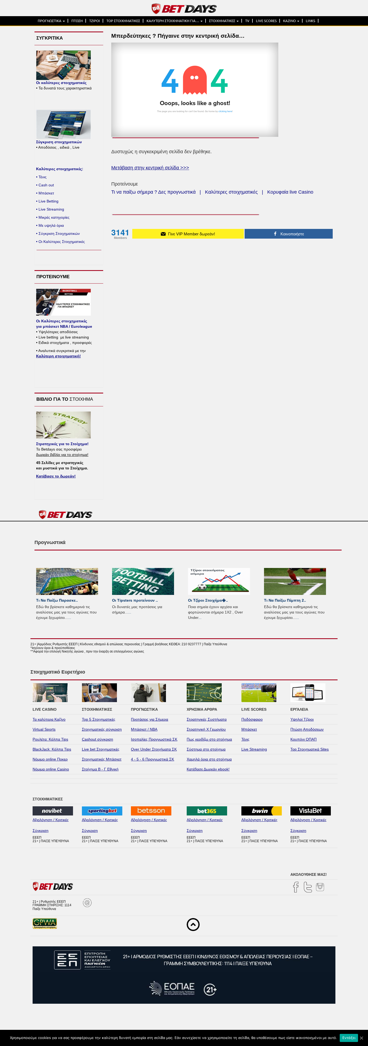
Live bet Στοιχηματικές (100, 749)
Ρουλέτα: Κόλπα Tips (50, 739)
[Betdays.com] (184, 8)
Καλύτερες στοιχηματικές (231, 192)
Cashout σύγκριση (97, 739)
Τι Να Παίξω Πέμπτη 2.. (285, 600)
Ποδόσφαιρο (252, 719)
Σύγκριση (40, 830)
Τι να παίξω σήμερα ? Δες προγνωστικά (153, 192)
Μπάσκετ (249, 729)
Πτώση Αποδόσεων (307, 729)
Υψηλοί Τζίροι (302, 719)
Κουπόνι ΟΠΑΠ (303, 739)
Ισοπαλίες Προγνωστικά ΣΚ (154, 739)
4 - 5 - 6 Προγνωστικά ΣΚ (152, 759)
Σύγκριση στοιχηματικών (59, 142)
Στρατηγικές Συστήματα (207, 719)
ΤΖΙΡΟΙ (94, 21)
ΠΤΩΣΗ (77, 21)
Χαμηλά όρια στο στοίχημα (209, 759)
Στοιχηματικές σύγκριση (102, 729)
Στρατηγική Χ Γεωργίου (206, 729)
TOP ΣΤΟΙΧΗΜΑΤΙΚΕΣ (123, 21)
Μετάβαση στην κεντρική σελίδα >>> (150, 167)
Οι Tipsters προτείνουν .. (135, 600)
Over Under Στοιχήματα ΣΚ (154, 749)
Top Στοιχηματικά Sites (309, 749)
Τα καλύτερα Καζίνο (49, 719)
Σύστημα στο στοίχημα (206, 749)
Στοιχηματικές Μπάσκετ (101, 759)
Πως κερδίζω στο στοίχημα (209, 739)
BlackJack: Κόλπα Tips (52, 749)
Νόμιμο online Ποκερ (50, 759)
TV (247, 21)
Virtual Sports (44, 729)
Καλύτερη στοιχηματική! (58, 356)
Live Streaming (254, 749)
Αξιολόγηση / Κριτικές (51, 820)
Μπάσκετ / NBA (144, 729)
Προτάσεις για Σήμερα (149, 719)
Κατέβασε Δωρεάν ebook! (208, 769)
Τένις (245, 739)
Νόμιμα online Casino (51, 769)
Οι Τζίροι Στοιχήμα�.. (208, 600)
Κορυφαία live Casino (290, 192)
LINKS (310, 21)
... (69, 617)
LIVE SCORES (266, 21)
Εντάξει (349, 1037)
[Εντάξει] (361, 1038)
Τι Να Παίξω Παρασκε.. (57, 600)
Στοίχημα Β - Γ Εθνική (100, 769)
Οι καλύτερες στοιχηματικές (61, 83)
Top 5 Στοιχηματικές (98, 719)
